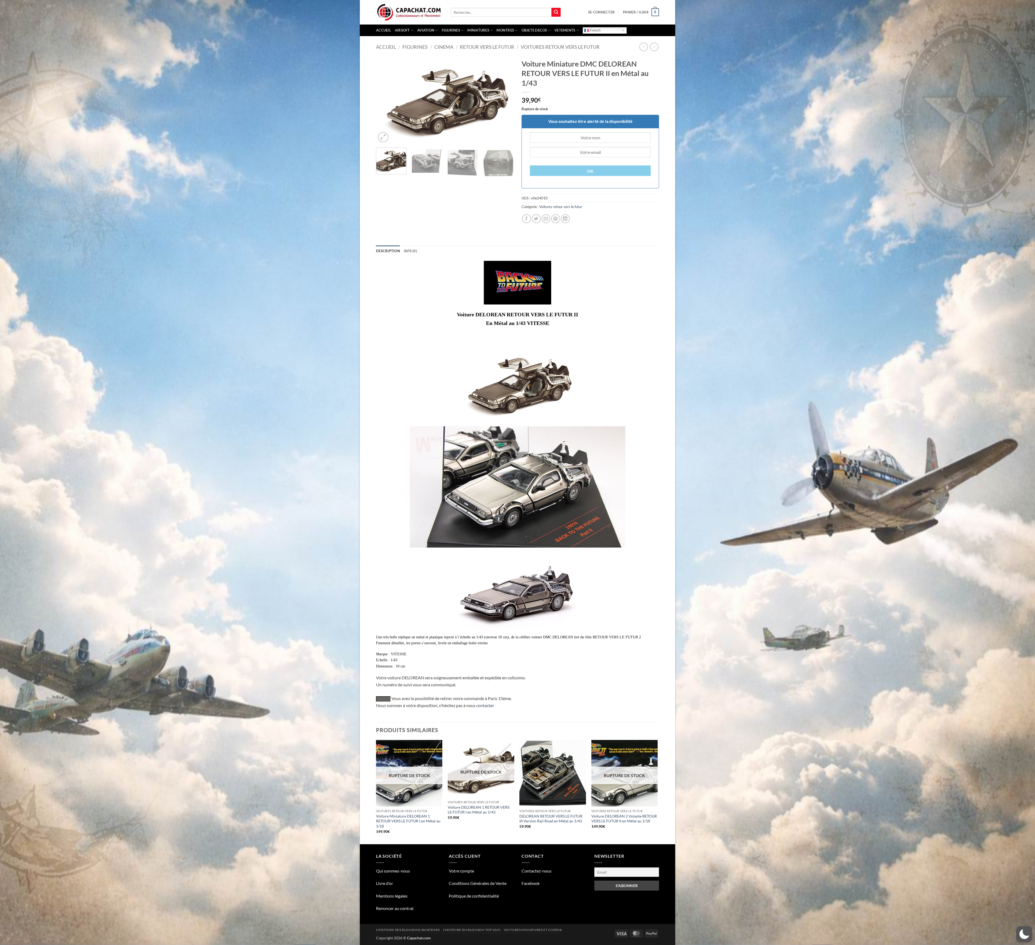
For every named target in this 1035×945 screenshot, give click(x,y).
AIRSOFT (402, 30)
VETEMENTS (564, 30)
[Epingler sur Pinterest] (555, 218)
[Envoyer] (556, 12)
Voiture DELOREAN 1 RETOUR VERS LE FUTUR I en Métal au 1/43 (478, 810)
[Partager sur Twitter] (536, 218)
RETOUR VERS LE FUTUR (487, 47)
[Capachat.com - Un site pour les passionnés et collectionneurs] (409, 12)
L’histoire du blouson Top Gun (472, 930)
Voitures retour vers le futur (560, 47)
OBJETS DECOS (534, 30)
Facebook (531, 883)
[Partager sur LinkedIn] (565, 218)
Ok (590, 171)
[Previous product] (654, 47)
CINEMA (443, 47)
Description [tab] (388, 251)
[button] (601, 12)
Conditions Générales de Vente (477, 883)
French (595, 30)
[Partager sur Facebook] (526, 218)
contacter (485, 705)
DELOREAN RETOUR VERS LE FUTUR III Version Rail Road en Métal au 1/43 (550, 818)
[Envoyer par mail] (545, 218)
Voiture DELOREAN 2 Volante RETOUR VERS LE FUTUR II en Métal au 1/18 (624, 818)
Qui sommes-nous (393, 870)
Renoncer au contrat (395, 908)
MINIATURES (478, 30)
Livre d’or (384, 883)
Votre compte (461, 870)
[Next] (504, 100)
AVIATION (425, 30)
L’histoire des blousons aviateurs (408, 930)
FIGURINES (451, 30)
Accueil (383, 30)
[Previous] (385, 100)
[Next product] (643, 47)
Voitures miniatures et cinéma (533, 930)
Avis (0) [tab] (410, 251)
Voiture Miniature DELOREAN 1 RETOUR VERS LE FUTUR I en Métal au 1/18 (408, 821)
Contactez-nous (536, 870)
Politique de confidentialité (474, 895)
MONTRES (505, 30)
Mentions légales (392, 895)
